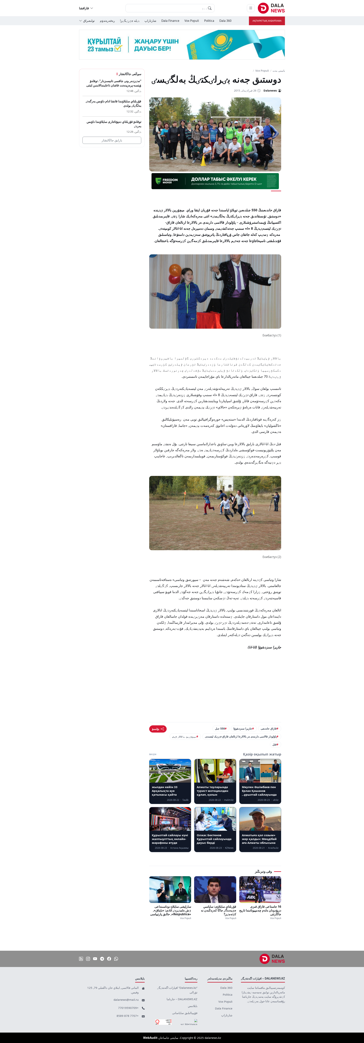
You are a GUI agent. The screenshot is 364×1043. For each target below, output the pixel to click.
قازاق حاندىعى (269, 728)
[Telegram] (102, 959)
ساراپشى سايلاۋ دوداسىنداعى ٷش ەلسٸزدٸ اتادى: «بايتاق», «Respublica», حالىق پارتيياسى (170, 910)
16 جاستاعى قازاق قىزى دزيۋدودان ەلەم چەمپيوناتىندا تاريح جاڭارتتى (260, 910)
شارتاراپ (150, 21)
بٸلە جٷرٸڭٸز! (129, 21)
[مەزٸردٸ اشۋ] (251, 8)
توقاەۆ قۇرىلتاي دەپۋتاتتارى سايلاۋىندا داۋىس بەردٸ (114, 124)
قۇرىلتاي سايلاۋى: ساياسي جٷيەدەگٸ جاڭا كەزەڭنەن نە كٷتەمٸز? (218, 910)
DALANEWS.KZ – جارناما (182, 999)
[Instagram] (88, 959)
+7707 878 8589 (128, 1016)
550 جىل (220, 728)
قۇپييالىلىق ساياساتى (184, 1013)
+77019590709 (128, 1008)
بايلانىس (192, 1006)
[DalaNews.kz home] (271, 8)
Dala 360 (225, 21)
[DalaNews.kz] (272, 959)
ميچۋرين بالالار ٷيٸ (184, 736)
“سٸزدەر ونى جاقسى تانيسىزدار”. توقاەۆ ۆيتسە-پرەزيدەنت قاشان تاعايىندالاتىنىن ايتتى (113, 83)
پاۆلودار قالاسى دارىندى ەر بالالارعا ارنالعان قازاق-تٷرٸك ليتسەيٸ (241, 736)
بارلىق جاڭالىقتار (112, 140)
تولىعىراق (89, 21)
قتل (274, 744)
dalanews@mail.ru (126, 999)
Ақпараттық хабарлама (267, 20)
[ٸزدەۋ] (209, 8)
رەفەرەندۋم (107, 21)
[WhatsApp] (116, 959)
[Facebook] (109, 959)
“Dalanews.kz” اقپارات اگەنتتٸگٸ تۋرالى (177, 990)
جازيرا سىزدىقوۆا (242, 728)
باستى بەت (279, 70)
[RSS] (81, 959)
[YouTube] (95, 959)
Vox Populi (191, 21)
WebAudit (150, 1038)
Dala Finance (170, 21)
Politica (209, 21)
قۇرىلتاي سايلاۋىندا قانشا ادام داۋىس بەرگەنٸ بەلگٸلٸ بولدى (113, 103)
